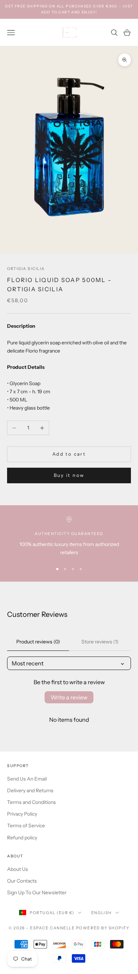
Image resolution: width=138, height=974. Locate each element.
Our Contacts (22, 881)
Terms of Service (26, 825)
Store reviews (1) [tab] (100, 641)
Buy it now (69, 475)
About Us (17, 869)
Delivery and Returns (30, 790)
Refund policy (22, 837)
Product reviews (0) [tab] (38, 641)
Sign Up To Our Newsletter (37, 892)
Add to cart (69, 454)
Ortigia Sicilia (26, 268)
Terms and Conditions (31, 802)
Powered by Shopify (103, 927)
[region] (69, 537)
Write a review (69, 697)
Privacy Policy (22, 814)
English (101, 912)
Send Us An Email (27, 779)
